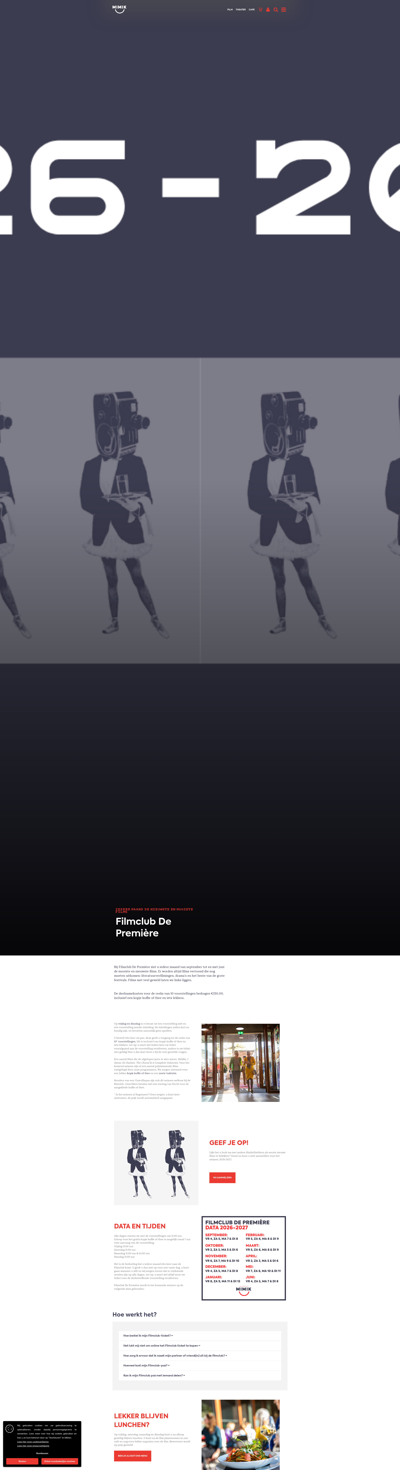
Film (230, 10)
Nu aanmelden (222, 1178)
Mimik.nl (125, 9)
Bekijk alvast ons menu (132, 1456)
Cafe (252, 10)
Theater (241, 10)
